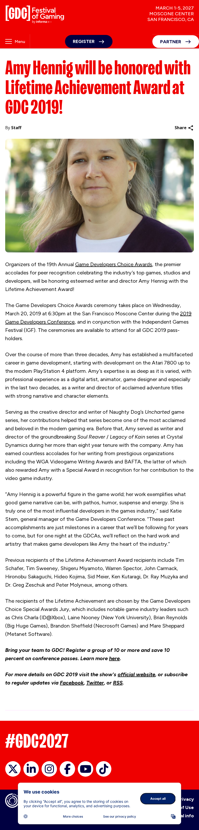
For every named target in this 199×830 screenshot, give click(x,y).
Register (84, 41)
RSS (118, 683)
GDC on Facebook (67, 769)
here (114, 658)
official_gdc (13, 769)
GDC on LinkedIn (31, 769)
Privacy (185, 799)
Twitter (95, 683)
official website (136, 674)
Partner (170, 42)
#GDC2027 (37, 741)
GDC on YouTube (85, 769)
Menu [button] (20, 41)
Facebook (72, 683)
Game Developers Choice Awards (113, 264)
